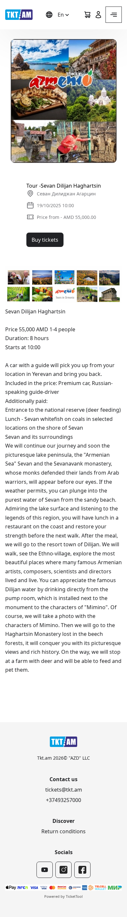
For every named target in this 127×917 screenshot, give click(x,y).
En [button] (61, 14)
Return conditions (63, 831)
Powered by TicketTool (63, 896)
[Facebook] (82, 870)
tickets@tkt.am (63, 789)
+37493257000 (63, 800)
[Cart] (87, 15)
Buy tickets (45, 239)
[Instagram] (63, 870)
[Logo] (19, 14)
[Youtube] (44, 870)
